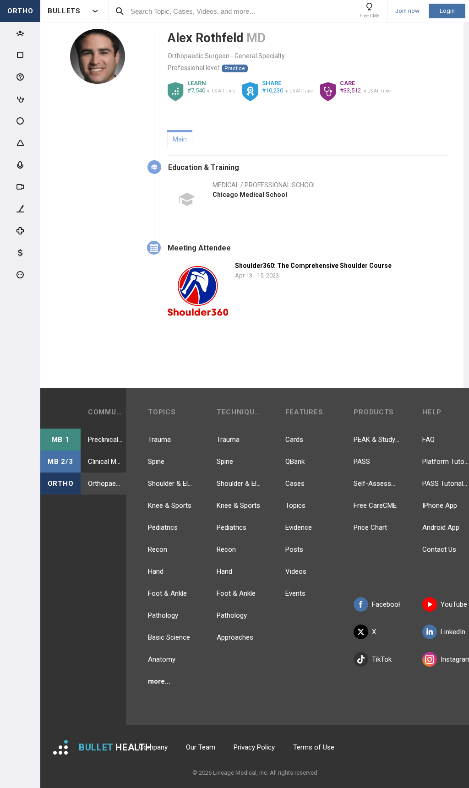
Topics (295, 505)
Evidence (298, 527)
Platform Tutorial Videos (445, 461)
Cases (295, 483)
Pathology (163, 615)
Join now (407, 11)
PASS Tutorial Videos (445, 483)
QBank (295, 461)
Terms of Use (313, 747)
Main (180, 139)
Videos (295, 571)
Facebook (386, 604)
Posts (294, 549)
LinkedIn (453, 632)
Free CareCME (375, 505)
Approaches (235, 637)
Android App (440, 527)
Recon (157, 549)
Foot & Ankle (167, 593)
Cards (294, 439)
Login (447, 10)
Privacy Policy (254, 747)
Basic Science (169, 637)
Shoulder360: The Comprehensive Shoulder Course (313, 265)
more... (159, 681)
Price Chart (370, 527)
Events (295, 593)
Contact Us (439, 549)
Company (153, 747)
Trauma (159, 439)
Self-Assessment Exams (377, 483)
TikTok (382, 659)
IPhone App (439, 505)
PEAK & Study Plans (377, 439)
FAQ (428, 439)
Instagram (455, 659)
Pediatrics (163, 527)
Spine (156, 461)
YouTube (454, 604)
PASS (362, 461)
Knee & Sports (169, 505)
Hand (156, 571)
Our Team (200, 747)
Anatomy (161, 659)
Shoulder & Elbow (171, 483)
